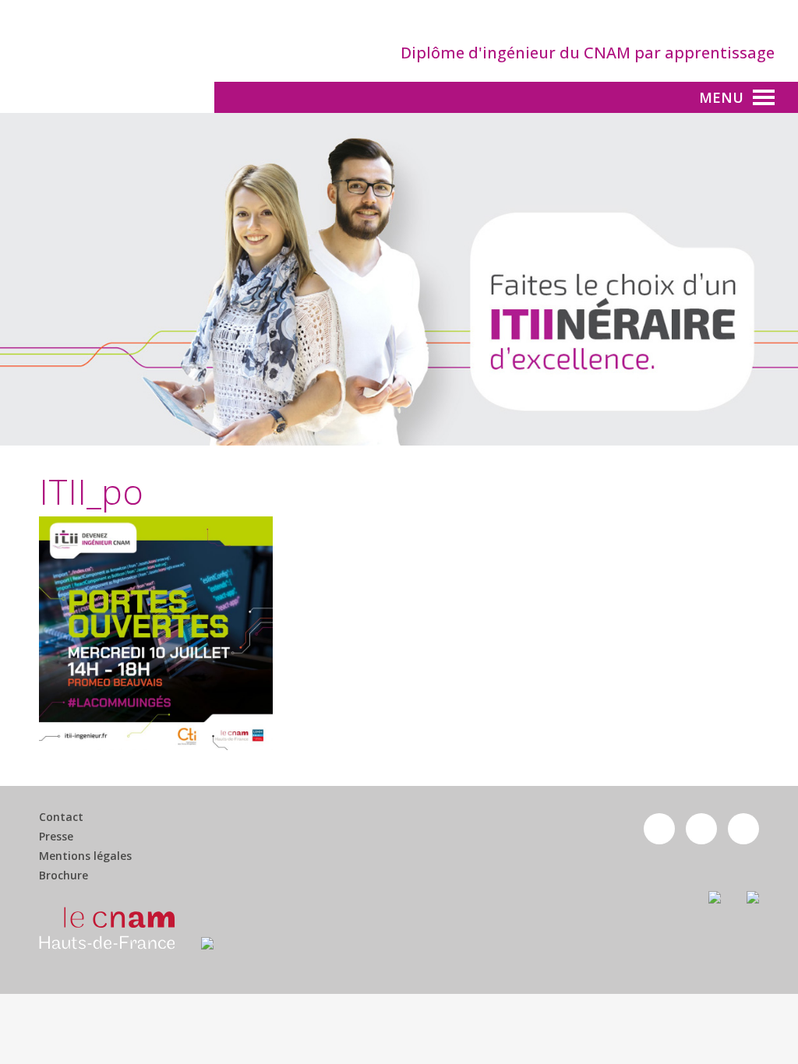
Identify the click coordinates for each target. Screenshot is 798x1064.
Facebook (659, 828)
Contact (61, 817)
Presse (56, 836)
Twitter (701, 828)
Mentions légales (85, 856)
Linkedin (743, 828)
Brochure (63, 875)
